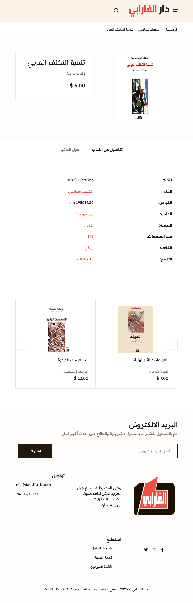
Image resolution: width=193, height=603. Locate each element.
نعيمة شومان (158, 371)
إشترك (35, 451)
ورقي (89, 247)
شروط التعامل (102, 548)
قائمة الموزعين (101, 567)
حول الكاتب (70, 149)
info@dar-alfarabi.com (33, 485)
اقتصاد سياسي (149, 29)
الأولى (89, 225)
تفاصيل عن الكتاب (107, 149)
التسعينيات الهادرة (73, 359)
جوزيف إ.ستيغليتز (75, 371)
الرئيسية (171, 29)
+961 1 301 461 (26, 494)
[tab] (107, 149)
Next (172, 344)
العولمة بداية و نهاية (151, 359)
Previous (20, 344)
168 (91, 236)
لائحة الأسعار (103, 557)
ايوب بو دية (75, 73)
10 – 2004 (85, 259)
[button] (175, 10)
